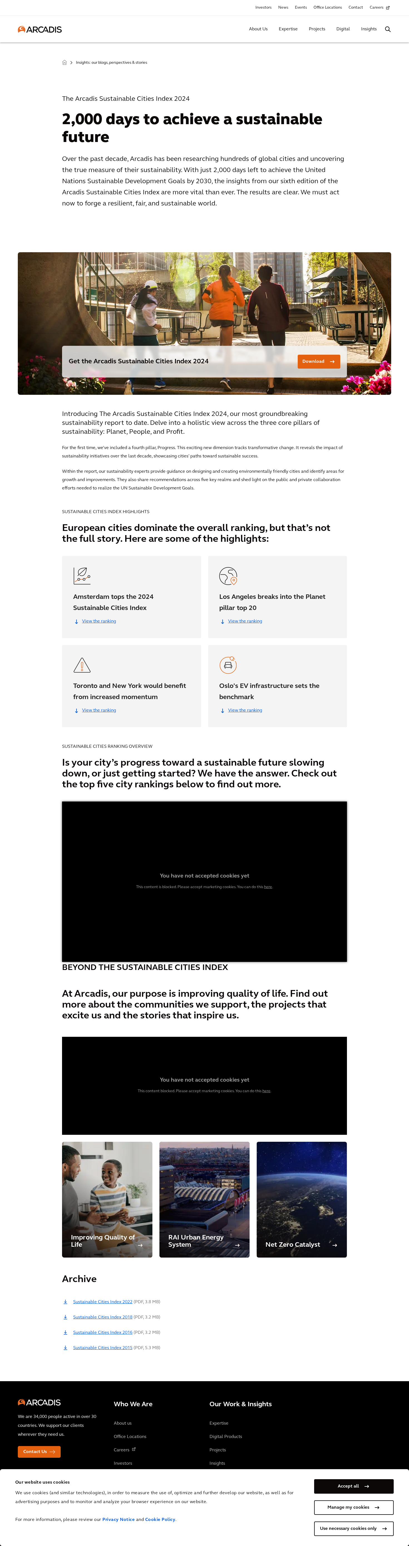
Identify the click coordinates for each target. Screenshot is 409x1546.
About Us (258, 29)
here (268, 887)
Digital (343, 29)
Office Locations (328, 8)
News (283, 8)
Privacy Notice (118, 1520)
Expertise (288, 29)
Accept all (348, 1486)
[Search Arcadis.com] (388, 29)
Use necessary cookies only (348, 1529)
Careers (376, 8)
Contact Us (35, 1452)
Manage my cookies (348, 1507)
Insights (369, 29)
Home (64, 62)
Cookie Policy (160, 1520)
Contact (356, 8)
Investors (263, 8)
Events (301, 8)
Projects (317, 29)
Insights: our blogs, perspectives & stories (111, 63)
